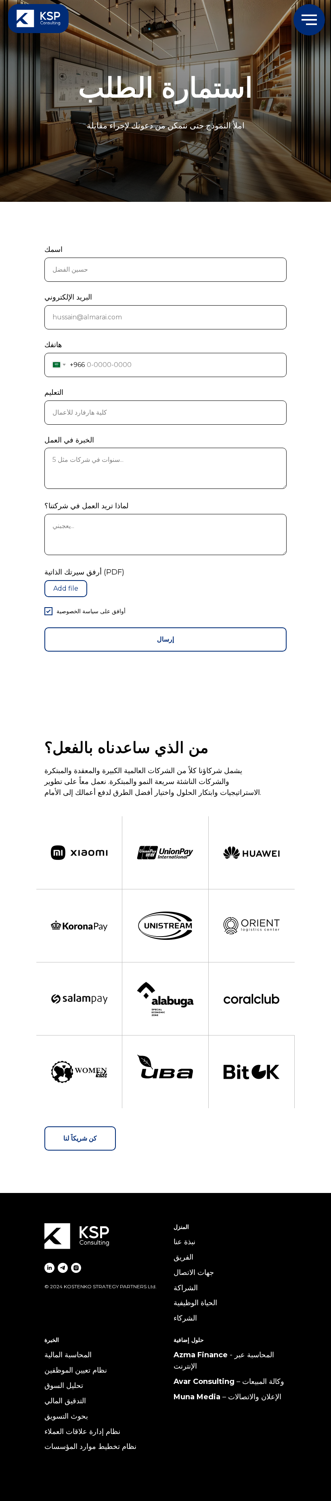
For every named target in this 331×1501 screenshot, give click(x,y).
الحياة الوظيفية (195, 1302)
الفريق (183, 1257)
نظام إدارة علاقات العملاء (82, 1431)
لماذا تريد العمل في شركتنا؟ (86, 505)
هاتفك (53, 344)
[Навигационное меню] (309, 20)
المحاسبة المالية (68, 1354)
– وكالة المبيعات (259, 1381)
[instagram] (76, 1268)
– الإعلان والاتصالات (250, 1396)
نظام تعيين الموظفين (75, 1370)
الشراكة (186, 1287)
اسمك (53, 249)
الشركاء (185, 1318)
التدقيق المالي (65, 1400)
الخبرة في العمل (69, 440)
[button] (80, 1138)
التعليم (53, 392)
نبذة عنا (184, 1241)
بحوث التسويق (66, 1416)
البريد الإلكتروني (68, 297)
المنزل (181, 1227)
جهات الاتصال (194, 1272)
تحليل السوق (63, 1385)
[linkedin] (49, 1268)
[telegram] (63, 1268)
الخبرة (51, 1340)
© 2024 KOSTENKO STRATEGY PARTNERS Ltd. (100, 1286)
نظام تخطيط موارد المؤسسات (90, 1446)
